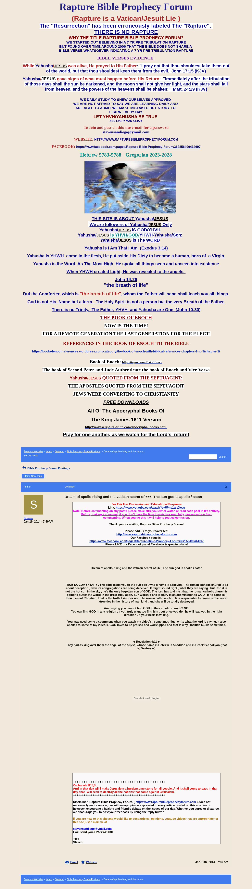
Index (49, 451)
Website (91, 862)
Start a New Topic (33, 476)
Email (74, 862)
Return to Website (33, 451)
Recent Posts (31, 455)
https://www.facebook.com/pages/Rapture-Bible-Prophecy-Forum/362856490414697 (146, 541)
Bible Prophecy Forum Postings (83, 451)
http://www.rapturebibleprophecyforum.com (146, 534)
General (59, 451)
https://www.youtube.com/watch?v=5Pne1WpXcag (150, 507)
